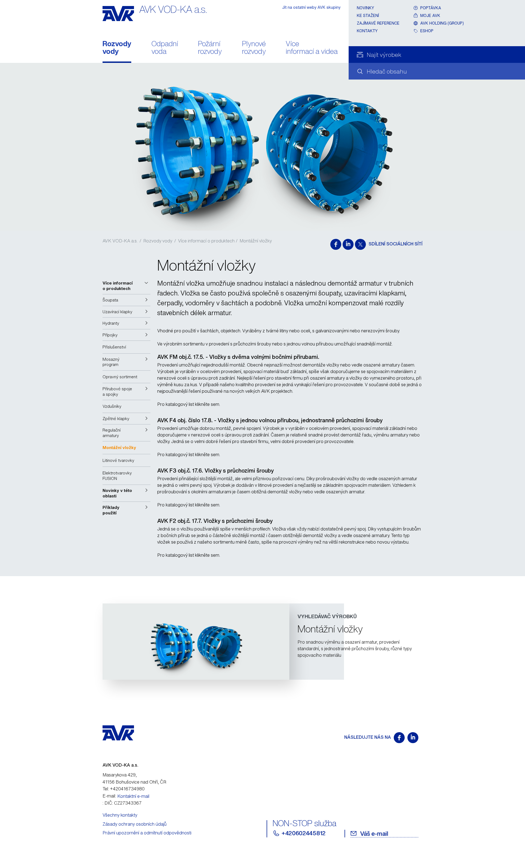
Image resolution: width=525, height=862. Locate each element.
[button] (126, 285)
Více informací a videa (312, 48)
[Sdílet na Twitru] (360, 244)
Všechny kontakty (120, 815)
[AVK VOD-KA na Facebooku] (399, 737)
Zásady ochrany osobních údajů (135, 824)
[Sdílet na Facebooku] (335, 244)
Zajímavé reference (378, 23)
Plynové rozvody (254, 48)
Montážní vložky (256, 241)
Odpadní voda (164, 48)
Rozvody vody (117, 48)
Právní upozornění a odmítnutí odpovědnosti (147, 832)
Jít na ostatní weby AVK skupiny (311, 7)
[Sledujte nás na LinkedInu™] (412, 737)
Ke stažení (368, 15)
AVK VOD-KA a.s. (120, 241)
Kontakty (367, 31)
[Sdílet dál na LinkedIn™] (348, 244)
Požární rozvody (210, 48)
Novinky (365, 8)
